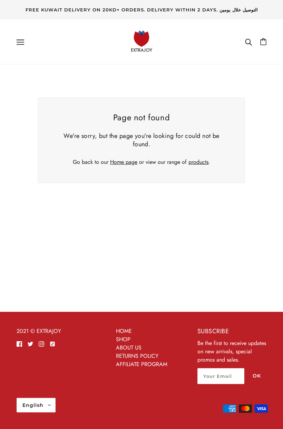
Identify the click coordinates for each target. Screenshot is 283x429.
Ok (257, 376)
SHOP (123, 339)
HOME (124, 331)
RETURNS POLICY (137, 356)
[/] (141, 41)
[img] (19, 344)
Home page (123, 162)
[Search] (248, 42)
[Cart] (263, 41)
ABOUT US (129, 348)
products (198, 162)
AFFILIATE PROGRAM (141, 364)
